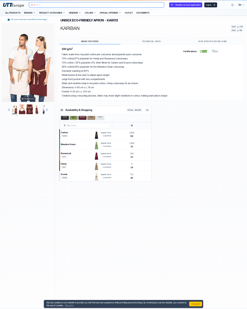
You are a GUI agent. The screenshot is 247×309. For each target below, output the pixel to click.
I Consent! (195, 304)
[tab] (90, 41)
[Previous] (4, 62)
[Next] (52, 62)
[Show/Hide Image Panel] (61, 110)
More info (69, 305)
